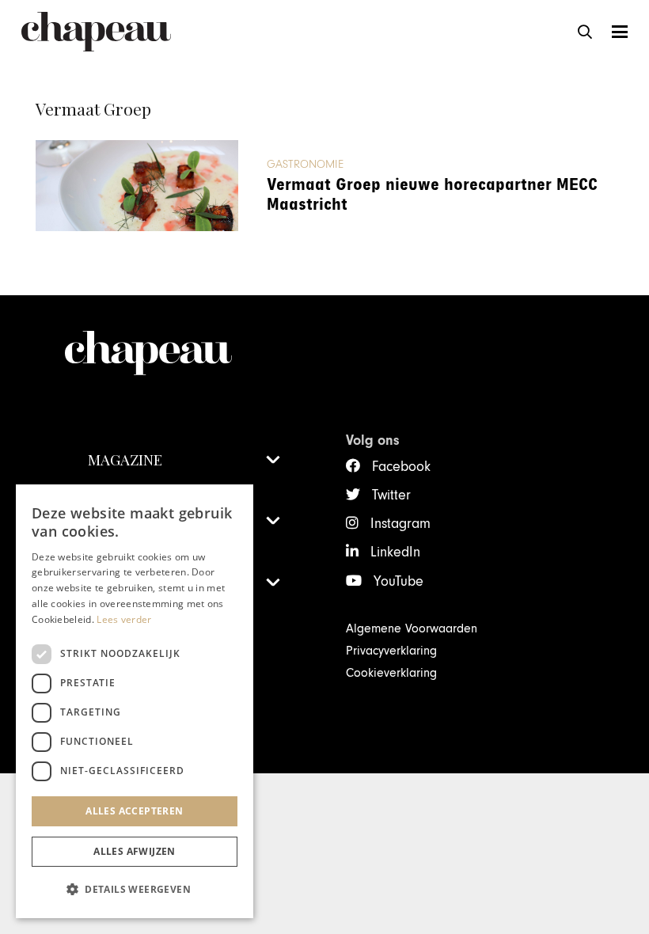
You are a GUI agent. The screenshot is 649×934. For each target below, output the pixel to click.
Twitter (391, 495)
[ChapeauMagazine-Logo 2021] (96, 31)
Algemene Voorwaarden (411, 628)
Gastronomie (305, 164)
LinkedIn (395, 552)
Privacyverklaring (391, 651)
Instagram (400, 523)
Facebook (401, 466)
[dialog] (134, 701)
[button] (585, 31)
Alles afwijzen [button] (134, 851)
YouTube (398, 581)
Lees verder (124, 619)
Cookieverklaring (391, 673)
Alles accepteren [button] (134, 811)
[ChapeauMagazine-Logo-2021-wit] (184, 353)
